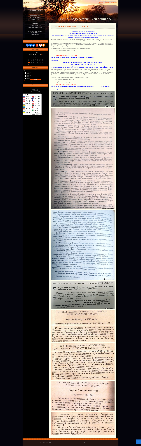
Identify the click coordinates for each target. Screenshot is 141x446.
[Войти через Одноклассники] (43, 45)
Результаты (27, 80)
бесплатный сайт (93, 442)
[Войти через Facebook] (33, 45)
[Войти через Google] (40, 45)
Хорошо (28, 73)
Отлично (28, 72)
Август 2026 (35, 52)
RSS (115, 2)
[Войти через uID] (27, 45)
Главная (101, 2)
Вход (112, 2)
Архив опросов (34, 80)
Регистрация (107, 2)
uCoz (99, 442)
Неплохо (28, 75)
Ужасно (28, 78)
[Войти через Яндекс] (37, 45)
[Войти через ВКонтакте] (30, 45)
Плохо (28, 76)
